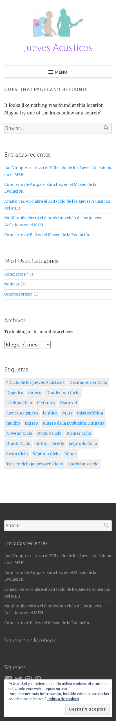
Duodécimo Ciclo (63, 392)
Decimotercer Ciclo (88, 382)
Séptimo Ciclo (46, 453)
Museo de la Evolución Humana (73, 423)
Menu (61, 72)
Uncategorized (18, 294)
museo (31, 423)
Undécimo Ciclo (83, 464)
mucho (13, 423)
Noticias (12, 284)
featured (68, 402)
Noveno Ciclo (19, 433)
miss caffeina (90, 413)
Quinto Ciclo (18, 443)
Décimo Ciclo (19, 402)
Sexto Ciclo (17, 453)
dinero (34, 392)
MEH (67, 413)
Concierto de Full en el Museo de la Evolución (47, 235)
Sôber (70, 453)
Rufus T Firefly (49, 443)
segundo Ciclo (83, 443)
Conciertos (14, 274)
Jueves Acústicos (58, 47)
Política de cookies (63, 699)
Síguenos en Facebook (30, 640)
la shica (50, 413)
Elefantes (46, 402)
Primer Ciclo (78, 433)
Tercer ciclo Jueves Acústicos (34, 464)
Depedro (14, 392)
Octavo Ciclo (49, 433)
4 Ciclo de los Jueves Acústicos (35, 382)
